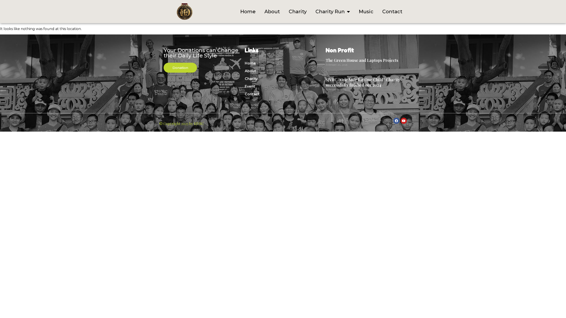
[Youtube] (404, 121)
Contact (392, 12)
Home (248, 12)
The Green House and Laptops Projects (362, 60)
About (272, 12)
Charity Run (330, 12)
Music (366, 12)
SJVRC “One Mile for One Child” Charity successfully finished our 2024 (363, 82)
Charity (298, 12)
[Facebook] (396, 121)
